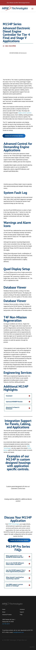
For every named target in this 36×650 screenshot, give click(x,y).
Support (22, 612)
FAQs (21, 614)
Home (3, 609)
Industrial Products (7, 614)
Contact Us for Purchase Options (14, 135)
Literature (22, 609)
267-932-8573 (6, 624)
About (3, 612)
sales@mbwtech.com (18, 632)
